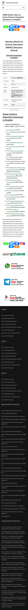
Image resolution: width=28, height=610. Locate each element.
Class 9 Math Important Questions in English (11, 505)
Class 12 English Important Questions (10, 468)
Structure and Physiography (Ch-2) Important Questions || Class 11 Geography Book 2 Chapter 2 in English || (13, 547)
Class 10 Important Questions (8, 413)
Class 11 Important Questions (8, 446)
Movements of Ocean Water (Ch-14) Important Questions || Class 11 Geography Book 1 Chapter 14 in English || (13, 569)
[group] (14, 117)
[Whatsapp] (5, 26)
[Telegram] (11, 26)
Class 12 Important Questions (8, 483)
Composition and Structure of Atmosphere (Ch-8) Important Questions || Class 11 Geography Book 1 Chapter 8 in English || (13, 605)
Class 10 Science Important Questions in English (12, 419)
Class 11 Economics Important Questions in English (13, 426)
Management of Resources (16, 142)
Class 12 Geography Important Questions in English (13, 471)
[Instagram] (22, 26)
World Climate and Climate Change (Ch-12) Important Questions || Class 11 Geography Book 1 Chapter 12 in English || (13, 580)
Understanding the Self (15, 132)
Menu (23, 7)
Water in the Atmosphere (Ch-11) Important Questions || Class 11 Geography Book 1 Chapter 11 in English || (13, 586)
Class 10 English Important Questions (10, 410)
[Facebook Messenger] (11, 29)
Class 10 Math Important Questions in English (12, 416)
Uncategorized (4, 516)
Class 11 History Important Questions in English (12, 439)
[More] (16, 29)
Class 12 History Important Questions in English (12, 475)
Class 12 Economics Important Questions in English (13, 463)
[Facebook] (16, 26)
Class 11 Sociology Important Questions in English (13, 458)
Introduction (13, 130)
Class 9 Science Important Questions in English (12, 508)
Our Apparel (13, 194)
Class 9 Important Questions (8, 502)
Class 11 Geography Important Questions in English (13, 434)
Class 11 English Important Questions (10, 431)
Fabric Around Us (14, 146)
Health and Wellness (15, 197)
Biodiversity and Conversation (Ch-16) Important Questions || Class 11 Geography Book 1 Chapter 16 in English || (13, 558)
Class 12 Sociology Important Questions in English (13, 495)
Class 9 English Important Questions (10, 500)
